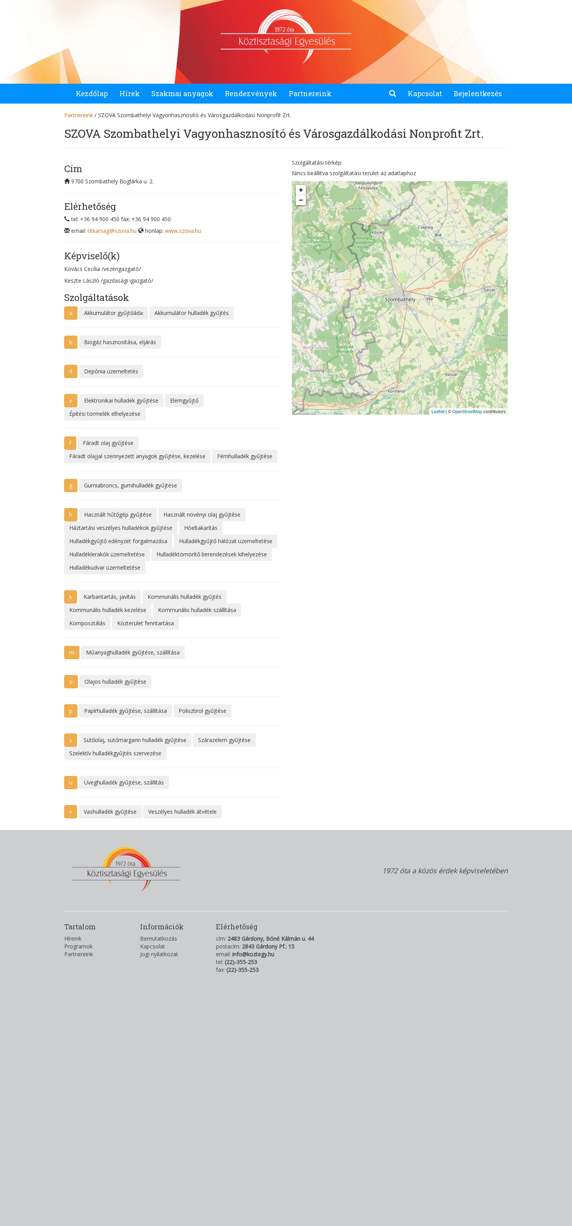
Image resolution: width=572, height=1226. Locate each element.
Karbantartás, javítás (110, 596)
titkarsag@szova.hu (112, 230)
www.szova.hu (183, 230)
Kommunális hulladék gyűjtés (184, 596)
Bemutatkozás (158, 938)
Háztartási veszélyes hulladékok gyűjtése (120, 527)
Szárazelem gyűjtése (224, 740)
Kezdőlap (92, 93)
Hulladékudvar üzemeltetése (104, 567)
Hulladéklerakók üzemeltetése (107, 554)
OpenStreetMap (467, 411)
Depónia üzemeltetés (111, 371)
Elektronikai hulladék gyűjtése (121, 400)
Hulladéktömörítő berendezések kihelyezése (211, 554)
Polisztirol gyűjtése (202, 710)
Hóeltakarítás (201, 527)
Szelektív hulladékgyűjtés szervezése (115, 753)
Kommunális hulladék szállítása (197, 610)
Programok (78, 946)
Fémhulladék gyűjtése (244, 456)
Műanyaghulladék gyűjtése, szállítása (133, 652)
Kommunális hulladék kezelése (107, 610)
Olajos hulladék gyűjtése (115, 681)
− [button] (301, 200)
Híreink (72, 938)
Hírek (129, 93)
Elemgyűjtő (184, 400)
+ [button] (301, 190)
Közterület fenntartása (145, 623)
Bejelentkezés (478, 93)
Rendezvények (251, 93)
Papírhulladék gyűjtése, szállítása (125, 710)
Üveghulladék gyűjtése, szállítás (124, 782)
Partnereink (310, 93)
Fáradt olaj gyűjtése (108, 443)
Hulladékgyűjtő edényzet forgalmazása (118, 541)
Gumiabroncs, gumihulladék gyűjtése (130, 485)
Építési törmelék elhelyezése (104, 413)
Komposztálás (87, 623)
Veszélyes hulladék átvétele (182, 811)
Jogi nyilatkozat (159, 954)
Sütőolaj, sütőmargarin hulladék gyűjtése (135, 740)
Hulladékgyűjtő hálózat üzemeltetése (225, 541)
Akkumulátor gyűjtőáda (113, 313)
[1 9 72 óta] (286, 60)
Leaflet (438, 411)
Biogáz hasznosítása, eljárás (120, 342)
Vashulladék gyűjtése (110, 811)
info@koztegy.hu (253, 954)
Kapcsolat (425, 93)
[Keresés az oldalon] (392, 94)
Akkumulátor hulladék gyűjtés (191, 313)
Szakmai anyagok (182, 93)
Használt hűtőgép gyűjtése (118, 514)
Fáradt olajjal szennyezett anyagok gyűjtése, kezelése (137, 456)
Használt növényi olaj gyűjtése (201, 514)
